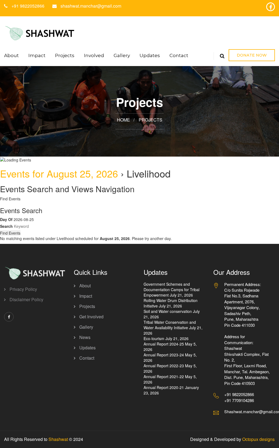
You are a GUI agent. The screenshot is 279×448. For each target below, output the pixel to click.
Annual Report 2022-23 (164, 365)
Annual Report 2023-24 (164, 354)
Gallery (122, 55)
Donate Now (252, 55)
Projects (64, 55)
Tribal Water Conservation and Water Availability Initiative (170, 324)
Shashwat (58, 439)
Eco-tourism (154, 338)
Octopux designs (258, 439)
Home (123, 120)
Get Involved (91, 316)
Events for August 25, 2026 (59, 173)
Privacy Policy (23, 289)
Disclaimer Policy (26, 299)
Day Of (6, 219)
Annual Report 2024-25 (164, 344)
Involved (94, 55)
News (84, 337)
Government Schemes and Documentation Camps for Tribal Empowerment (171, 289)
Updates (150, 55)
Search (6, 226)
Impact (37, 55)
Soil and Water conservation (168, 311)
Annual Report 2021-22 (164, 376)
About (11, 55)
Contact (178, 55)
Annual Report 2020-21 (164, 387)
